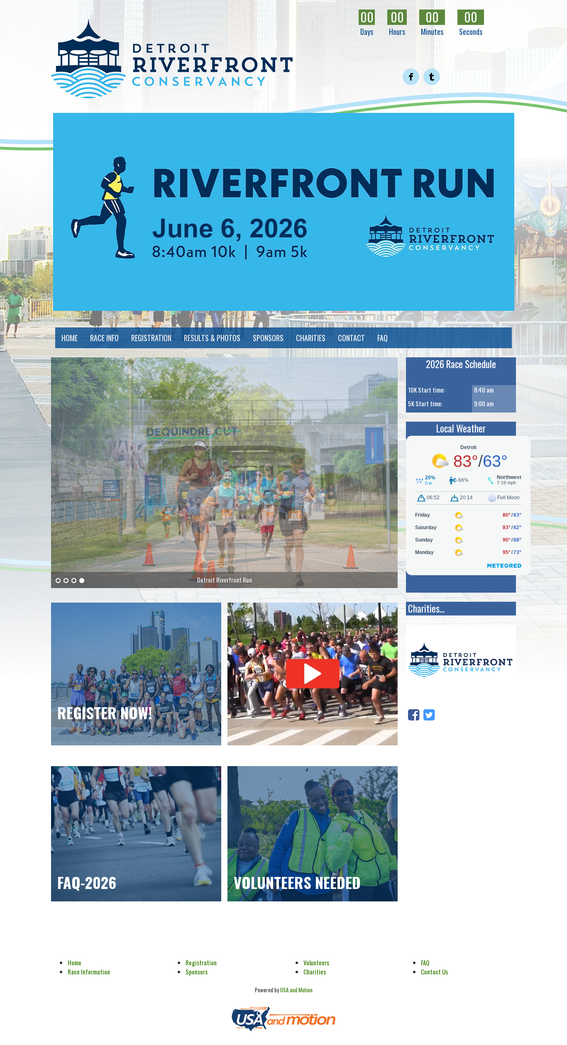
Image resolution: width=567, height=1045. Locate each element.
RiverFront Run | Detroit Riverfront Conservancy (172, 58)
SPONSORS (268, 337)
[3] (74, 581)
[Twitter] (429, 713)
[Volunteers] (312, 833)
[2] (66, 581)
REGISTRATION (151, 337)
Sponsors (197, 971)
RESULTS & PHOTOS (212, 337)
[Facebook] (413, 713)
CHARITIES (310, 337)
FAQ (382, 337)
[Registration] (136, 674)
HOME (69, 337)
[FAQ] (136, 833)
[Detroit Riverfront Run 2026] (283, 212)
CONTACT (351, 337)
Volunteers (316, 962)
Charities (314, 971)
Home (74, 962)
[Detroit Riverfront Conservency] (461, 661)
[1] (58, 581)
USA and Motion (296, 990)
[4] (82, 581)
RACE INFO (104, 337)
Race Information (89, 971)
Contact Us (434, 971)
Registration (201, 962)
